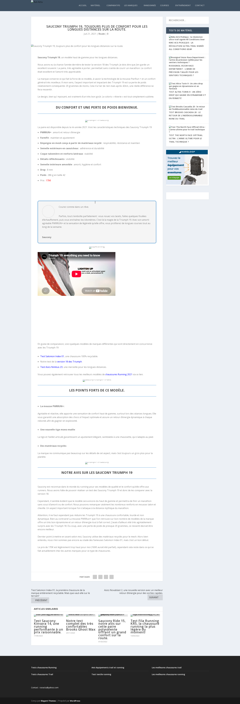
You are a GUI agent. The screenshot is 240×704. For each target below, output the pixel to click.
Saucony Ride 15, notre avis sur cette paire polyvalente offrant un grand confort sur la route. (112, 629)
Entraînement (183, 5)
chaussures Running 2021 (118, 374)
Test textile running (101, 674)
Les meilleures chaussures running (168, 674)
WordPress (75, 701)
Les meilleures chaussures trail (167, 667)
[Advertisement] (97, 319)
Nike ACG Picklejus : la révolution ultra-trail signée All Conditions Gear (186, 45)
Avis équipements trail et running (108, 667)
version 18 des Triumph (69, 361)
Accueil (83, 5)
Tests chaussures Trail (42, 674)
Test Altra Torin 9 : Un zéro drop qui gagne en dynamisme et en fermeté (187, 95)
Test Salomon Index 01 (52, 356)
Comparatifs (113, 5)
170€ (48, 180)
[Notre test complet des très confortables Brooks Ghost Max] (81, 615)
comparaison (57, 343)
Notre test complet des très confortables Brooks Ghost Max (80, 625)
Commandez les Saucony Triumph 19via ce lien (97, 193)
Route (101, 33)
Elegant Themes (48, 701)
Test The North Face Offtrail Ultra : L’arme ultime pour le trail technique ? (185, 138)
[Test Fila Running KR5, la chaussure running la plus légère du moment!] (145, 615)
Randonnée (150, 5)
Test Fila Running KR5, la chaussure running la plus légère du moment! (145, 626)
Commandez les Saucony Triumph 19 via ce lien (97, 560)
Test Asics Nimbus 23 (51, 367)
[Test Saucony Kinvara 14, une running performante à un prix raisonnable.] (48, 615)
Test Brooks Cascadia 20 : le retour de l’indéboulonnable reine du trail (186, 115)
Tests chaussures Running (44, 667)
